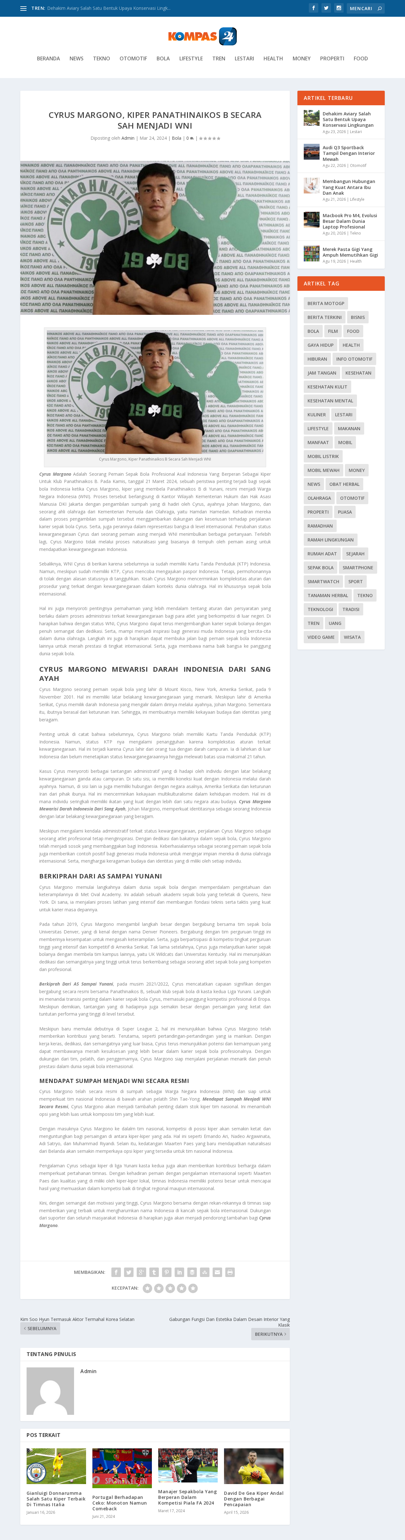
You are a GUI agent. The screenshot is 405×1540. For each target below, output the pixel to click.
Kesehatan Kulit (327, 387)
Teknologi (320, 609)
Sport (355, 581)
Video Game (321, 637)
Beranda (48, 59)
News (77, 59)
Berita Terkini (325, 317)
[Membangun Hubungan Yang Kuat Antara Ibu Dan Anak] (312, 185)
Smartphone (358, 568)
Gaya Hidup (320, 345)
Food (361, 59)
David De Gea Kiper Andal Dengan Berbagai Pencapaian (254, 1498)
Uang (335, 623)
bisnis (358, 317)
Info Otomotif (354, 359)
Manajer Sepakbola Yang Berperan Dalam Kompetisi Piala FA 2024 (187, 1497)
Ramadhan (320, 526)
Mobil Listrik (323, 456)
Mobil (345, 442)
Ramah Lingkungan (331, 540)
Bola (163, 59)
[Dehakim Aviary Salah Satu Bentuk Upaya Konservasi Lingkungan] (312, 118)
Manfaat (318, 442)
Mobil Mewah (324, 470)
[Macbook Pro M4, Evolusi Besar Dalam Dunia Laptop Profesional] (312, 220)
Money (302, 59)
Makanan (349, 428)
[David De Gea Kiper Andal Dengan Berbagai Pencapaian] (254, 1466)
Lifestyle (191, 59)
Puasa (345, 512)
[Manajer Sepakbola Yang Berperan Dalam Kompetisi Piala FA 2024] (188, 1465)
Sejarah (355, 554)
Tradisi (350, 609)
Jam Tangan (322, 373)
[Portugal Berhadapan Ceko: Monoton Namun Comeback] (122, 1468)
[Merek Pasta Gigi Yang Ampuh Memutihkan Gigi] (312, 253)
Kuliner (317, 415)
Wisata (352, 637)
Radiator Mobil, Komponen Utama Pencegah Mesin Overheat (110, 8)
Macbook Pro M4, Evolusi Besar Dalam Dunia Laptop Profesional (350, 221)
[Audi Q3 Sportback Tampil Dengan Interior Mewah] (312, 152)
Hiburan (317, 359)
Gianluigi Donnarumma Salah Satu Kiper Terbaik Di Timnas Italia (56, 1498)
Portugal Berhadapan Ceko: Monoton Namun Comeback (119, 1503)
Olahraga (319, 498)
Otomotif (133, 59)
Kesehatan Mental (330, 401)
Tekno (101, 59)
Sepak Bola (320, 568)
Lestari (244, 59)
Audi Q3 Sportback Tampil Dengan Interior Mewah (349, 153)
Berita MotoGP (326, 303)
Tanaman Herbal (328, 595)
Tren (218, 59)
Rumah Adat (322, 554)
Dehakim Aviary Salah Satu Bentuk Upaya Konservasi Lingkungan (348, 119)
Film (333, 331)
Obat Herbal (344, 484)
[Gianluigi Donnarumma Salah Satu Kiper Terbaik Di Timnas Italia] (56, 1466)
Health (273, 59)
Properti (332, 59)
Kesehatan (358, 373)
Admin (128, 138)
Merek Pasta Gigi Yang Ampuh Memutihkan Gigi (350, 252)
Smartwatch (323, 581)
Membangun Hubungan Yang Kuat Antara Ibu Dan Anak (349, 187)
